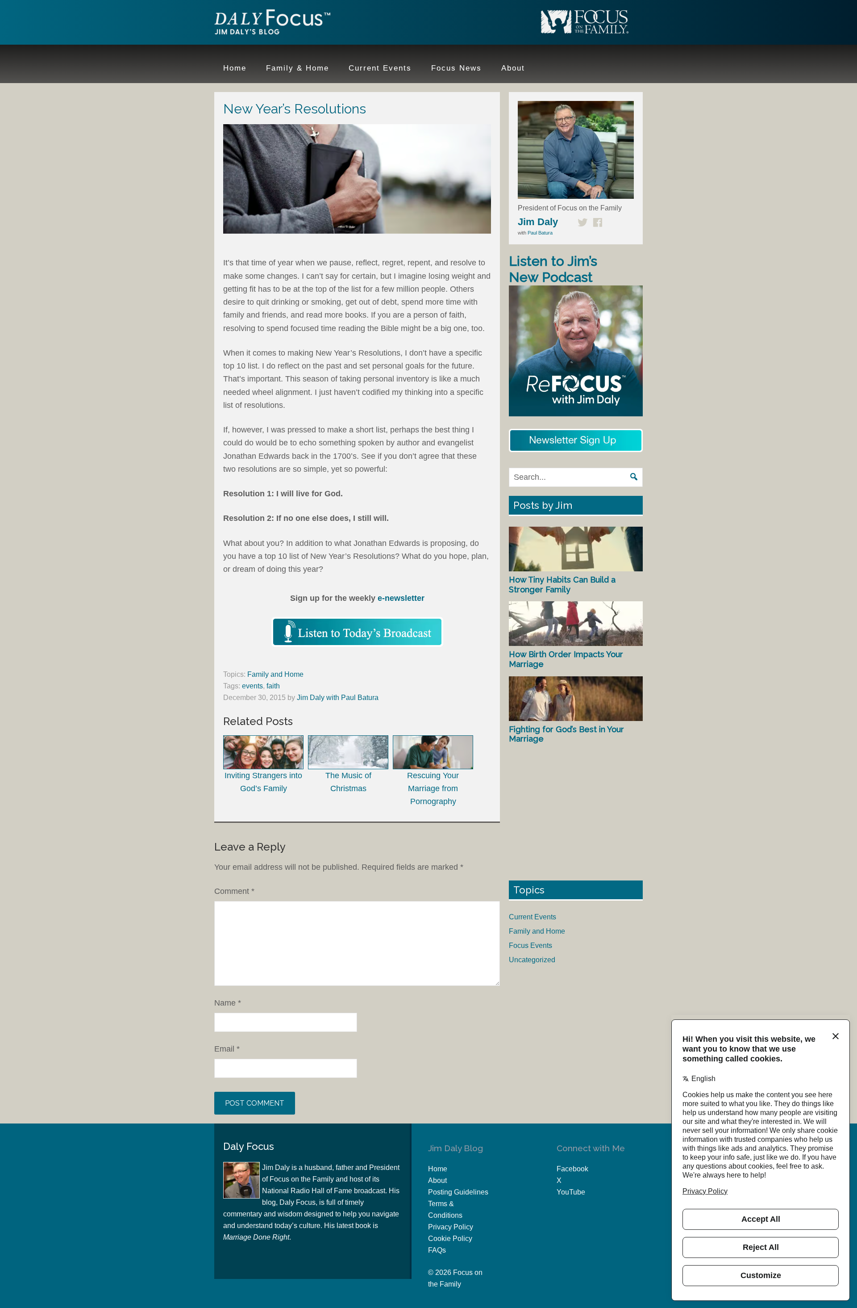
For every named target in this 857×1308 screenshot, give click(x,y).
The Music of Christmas (348, 782)
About (437, 1180)
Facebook (572, 1169)
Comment (234, 891)
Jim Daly (272, 23)
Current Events (532, 917)
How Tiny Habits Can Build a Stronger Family (562, 584)
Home (437, 1169)
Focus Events (530, 945)
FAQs (437, 1250)
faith (273, 686)
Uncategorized (532, 960)
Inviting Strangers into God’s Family (263, 782)
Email (227, 1048)
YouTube (571, 1192)
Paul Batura (540, 232)
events (252, 686)
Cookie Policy (450, 1238)
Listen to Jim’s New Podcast (553, 269)
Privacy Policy (450, 1227)
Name (227, 1002)
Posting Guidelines (458, 1192)
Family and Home (275, 674)
